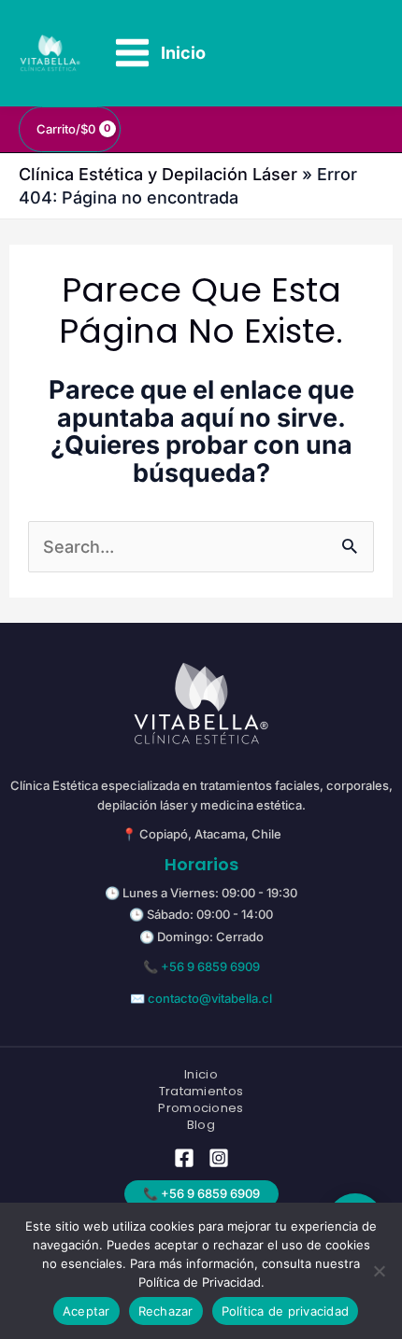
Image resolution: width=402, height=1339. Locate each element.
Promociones (200, 1108)
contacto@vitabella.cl (210, 998)
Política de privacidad (286, 1311)
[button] (201, 1193)
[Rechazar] (378, 1270)
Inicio (201, 1074)
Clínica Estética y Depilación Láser (158, 174)
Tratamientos (201, 1091)
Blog (201, 1125)
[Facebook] (184, 1158)
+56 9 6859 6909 (210, 966)
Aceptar (86, 1311)
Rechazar (166, 1311)
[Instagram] (218, 1158)
